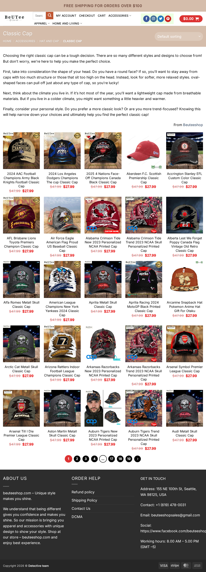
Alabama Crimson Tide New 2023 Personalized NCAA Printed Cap (103, 242)
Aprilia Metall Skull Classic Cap (103, 304)
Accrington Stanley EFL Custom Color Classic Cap (184, 178)
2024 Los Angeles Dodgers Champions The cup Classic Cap (62, 178)
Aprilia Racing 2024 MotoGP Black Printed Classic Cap (143, 306)
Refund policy (83, 492)
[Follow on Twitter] (161, 18)
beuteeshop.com (17, 493)
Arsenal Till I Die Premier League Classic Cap (21, 435)
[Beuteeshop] (15, 19)
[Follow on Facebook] (146, 18)
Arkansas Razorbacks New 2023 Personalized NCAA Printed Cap (103, 371)
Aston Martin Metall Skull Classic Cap (62, 433)
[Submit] (49, 15)
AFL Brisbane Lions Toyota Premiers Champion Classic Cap (21, 242)
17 (111, 459)
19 (129, 459)
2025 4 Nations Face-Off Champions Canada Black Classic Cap (103, 178)
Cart (102, 15)
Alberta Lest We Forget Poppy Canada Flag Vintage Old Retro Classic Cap (184, 244)
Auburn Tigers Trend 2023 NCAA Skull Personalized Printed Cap (143, 437)
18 (120, 459)
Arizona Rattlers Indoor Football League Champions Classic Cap (62, 371)
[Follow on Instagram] (153, 18)
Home (7, 41)
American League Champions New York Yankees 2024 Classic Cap (62, 308)
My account (66, 15)
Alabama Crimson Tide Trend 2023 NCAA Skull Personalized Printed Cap (144, 244)
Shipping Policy (84, 500)
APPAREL (40, 23)
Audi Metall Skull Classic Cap (184, 433)
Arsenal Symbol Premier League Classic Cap (184, 369)
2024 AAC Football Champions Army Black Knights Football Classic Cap (21, 180)
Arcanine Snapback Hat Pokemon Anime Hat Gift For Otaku (184, 306)
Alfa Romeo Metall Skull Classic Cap (21, 304)
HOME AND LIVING (66, 23)
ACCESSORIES (118, 15)
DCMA (77, 517)
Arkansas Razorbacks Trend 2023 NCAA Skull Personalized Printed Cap (144, 373)
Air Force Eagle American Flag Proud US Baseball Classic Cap (62, 244)
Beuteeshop (193, 125)
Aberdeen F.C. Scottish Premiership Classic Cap (144, 178)
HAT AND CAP (49, 41)
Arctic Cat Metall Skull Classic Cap (21, 369)
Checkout (87, 15)
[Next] (137, 459)
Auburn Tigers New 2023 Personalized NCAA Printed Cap (102, 435)
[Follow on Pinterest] (168, 18)
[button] (191, 18)
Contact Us (81, 508)
